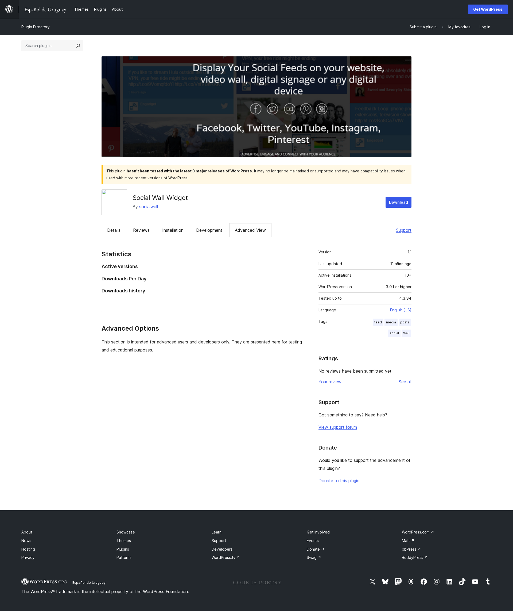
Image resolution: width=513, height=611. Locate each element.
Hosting (28, 549)
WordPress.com (418, 532)
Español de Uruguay (89, 582)
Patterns (123, 557)
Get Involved (318, 532)
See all (405, 381)
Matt (408, 540)
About (26, 532)
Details (114, 230)
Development (209, 230)
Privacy (27, 557)
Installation (173, 230)
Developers (222, 549)
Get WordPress (488, 9)
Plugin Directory (35, 27)
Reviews (141, 230)
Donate (315, 549)
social (394, 333)
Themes (123, 540)
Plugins (122, 549)
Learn (216, 532)
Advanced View (250, 230)
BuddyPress (415, 557)
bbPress (411, 549)
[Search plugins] (78, 45)
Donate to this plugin (338, 480)
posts (404, 322)
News (26, 540)
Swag (314, 557)
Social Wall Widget (160, 198)
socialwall (148, 206)
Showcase (125, 532)
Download (398, 202)
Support (403, 230)
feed (378, 322)
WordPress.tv (226, 557)
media (391, 322)
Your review (329, 381)
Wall (406, 333)
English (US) (400, 310)
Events (313, 540)
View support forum (337, 427)
